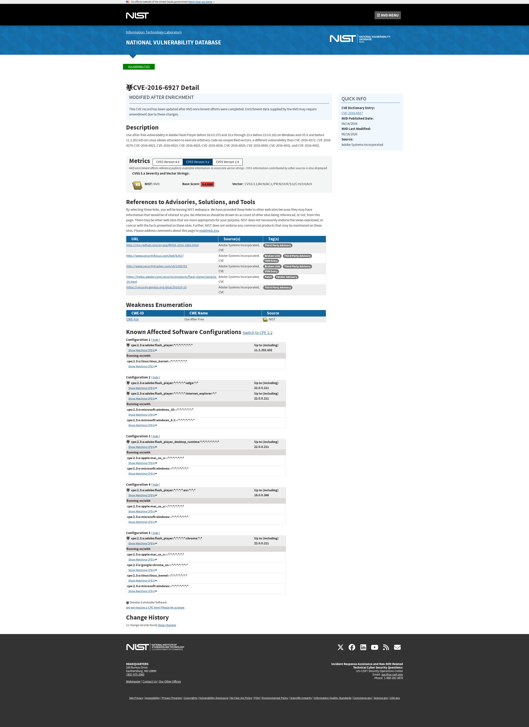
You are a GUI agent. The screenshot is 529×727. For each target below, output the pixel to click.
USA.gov (395, 698)
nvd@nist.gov (209, 230)
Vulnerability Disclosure (213, 698)
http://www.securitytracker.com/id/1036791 (156, 266)
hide (155, 340)
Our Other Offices (170, 681)
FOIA (257, 698)
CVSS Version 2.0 (227, 162)
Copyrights (190, 698)
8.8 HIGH (207, 184)
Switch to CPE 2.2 (258, 332)
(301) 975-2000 (135, 674)
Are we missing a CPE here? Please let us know (155, 608)
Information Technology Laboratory (154, 32)
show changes (167, 625)
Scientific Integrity (301, 698)
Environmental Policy (275, 698)
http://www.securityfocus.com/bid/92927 (155, 256)
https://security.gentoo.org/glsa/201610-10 (156, 287)
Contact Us (150, 681)
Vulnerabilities (139, 67)
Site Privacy (136, 698)
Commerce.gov (362, 698)
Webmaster (133, 681)
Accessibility (152, 698)
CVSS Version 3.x (197, 162)
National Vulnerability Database (173, 42)
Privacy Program (172, 698)
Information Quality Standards (332, 698)
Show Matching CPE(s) (141, 350)
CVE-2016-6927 (352, 113)
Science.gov (381, 698)
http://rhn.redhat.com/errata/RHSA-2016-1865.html (162, 245)
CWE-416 (132, 319)
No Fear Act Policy (241, 698)
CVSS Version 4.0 (167, 162)
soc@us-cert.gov (392, 674)
